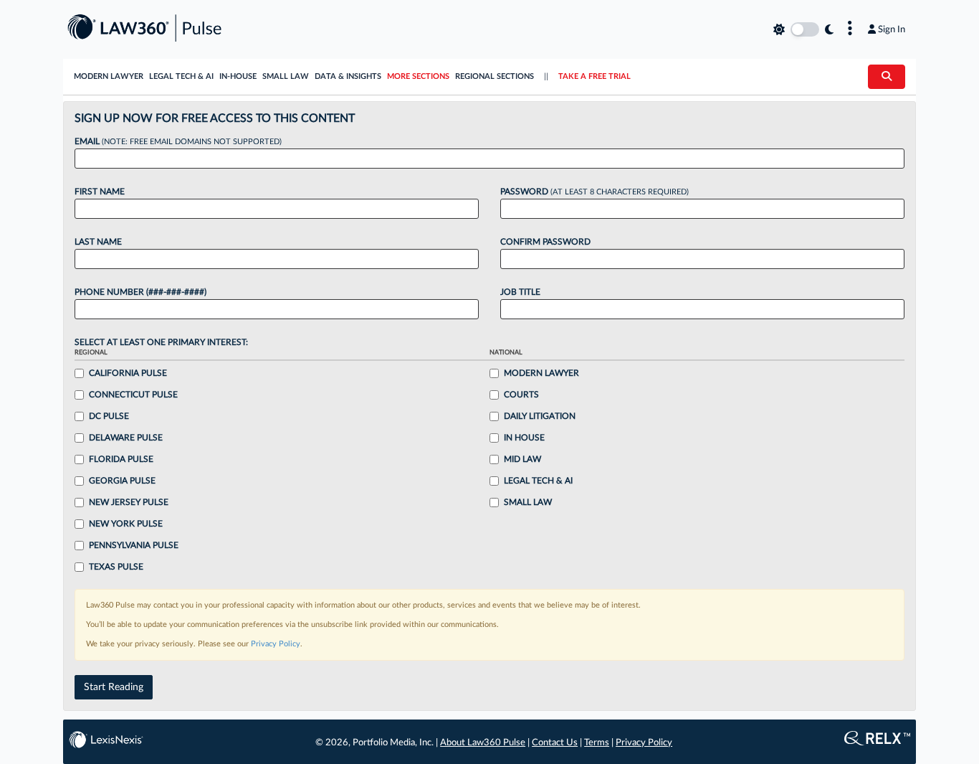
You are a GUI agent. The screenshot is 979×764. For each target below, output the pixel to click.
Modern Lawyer (108, 76)
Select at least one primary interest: (161, 342)
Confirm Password (545, 241)
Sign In (891, 29)
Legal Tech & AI (181, 76)
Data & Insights (348, 76)
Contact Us (555, 743)
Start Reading (113, 687)
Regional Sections (494, 76)
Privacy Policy (275, 644)
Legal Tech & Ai (538, 480)
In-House (238, 76)
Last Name (98, 241)
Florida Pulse (121, 459)
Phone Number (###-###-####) (140, 292)
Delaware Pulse (126, 437)
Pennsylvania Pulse (133, 545)
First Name (100, 191)
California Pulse (128, 373)
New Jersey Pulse (128, 502)
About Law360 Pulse (482, 743)
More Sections (418, 76)
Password (594, 191)
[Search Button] (886, 77)
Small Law (285, 76)
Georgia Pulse (122, 480)
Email (178, 141)
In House (524, 437)
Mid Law (522, 459)
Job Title (520, 292)
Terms (596, 743)
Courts (521, 394)
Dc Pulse (109, 416)
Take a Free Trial (594, 76)
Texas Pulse (116, 566)
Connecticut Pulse (133, 394)
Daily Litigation (540, 416)
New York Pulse (126, 523)
